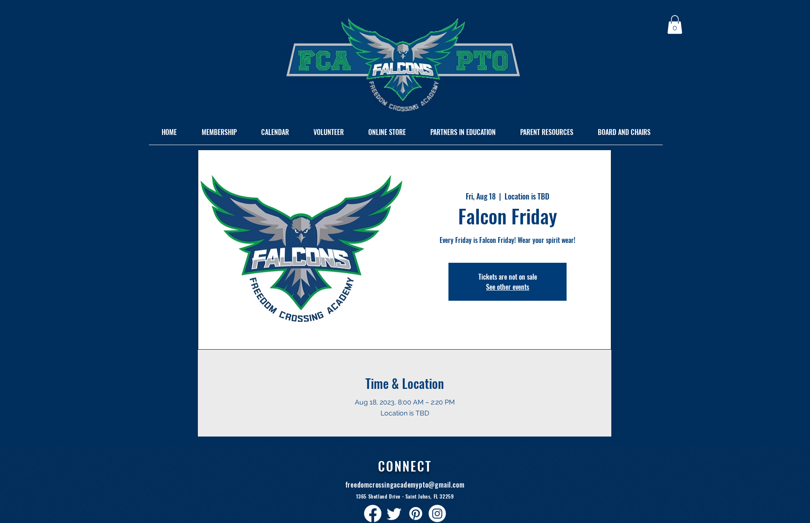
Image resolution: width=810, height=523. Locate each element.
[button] (675, 24)
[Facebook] (372, 513)
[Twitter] (394, 513)
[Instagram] (437, 513)
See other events (507, 287)
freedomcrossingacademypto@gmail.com (405, 485)
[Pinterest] (415, 513)
